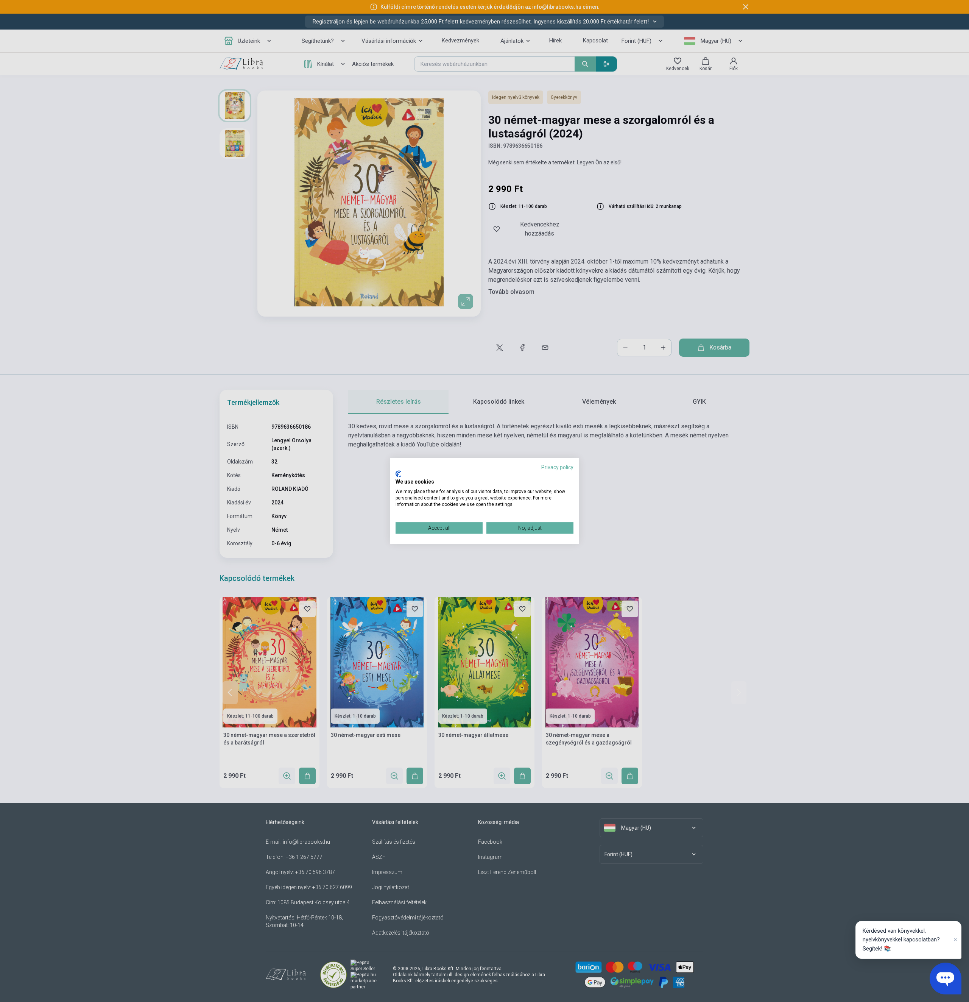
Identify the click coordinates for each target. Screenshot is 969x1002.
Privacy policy (557, 467)
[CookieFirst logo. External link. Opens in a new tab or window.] (398, 473)
